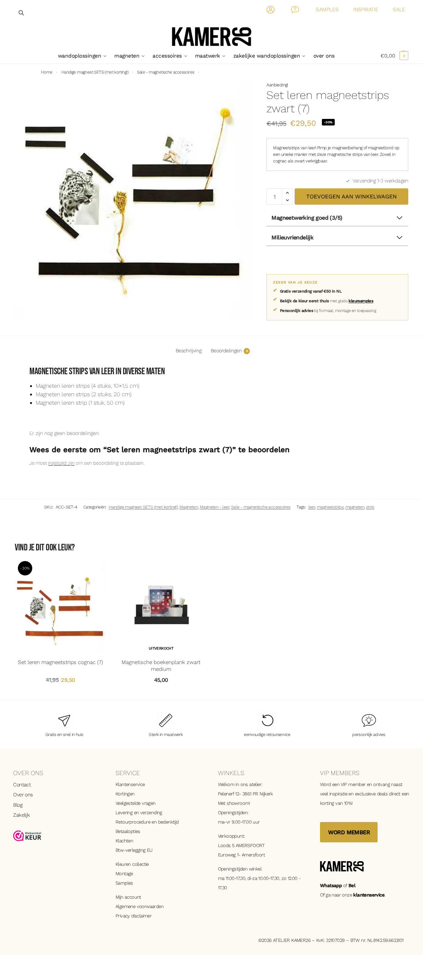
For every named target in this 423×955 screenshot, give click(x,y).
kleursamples (360, 301)
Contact (295, 11)
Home (47, 71)
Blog (17, 805)
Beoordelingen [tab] (229, 351)
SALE (399, 9)
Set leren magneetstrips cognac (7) (60, 662)
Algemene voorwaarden (139, 906)
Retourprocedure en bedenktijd (147, 822)
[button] (394, 56)
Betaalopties (128, 831)
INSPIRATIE (365, 9)
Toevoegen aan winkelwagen (351, 196)
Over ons (23, 795)
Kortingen (125, 794)
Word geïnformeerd (161, 694)
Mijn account (128, 897)
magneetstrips (330, 506)
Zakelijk (21, 815)
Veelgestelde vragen (136, 803)
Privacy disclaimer (134, 916)
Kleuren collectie (132, 864)
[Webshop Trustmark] (58, 835)
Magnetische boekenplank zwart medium (160, 665)
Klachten (124, 841)
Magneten (188, 506)
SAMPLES (327, 9)
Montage (124, 873)
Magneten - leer (214, 506)
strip (370, 506)
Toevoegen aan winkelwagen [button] (60, 694)
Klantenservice (130, 784)
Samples (124, 883)
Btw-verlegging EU (134, 850)
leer (311, 506)
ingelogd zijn (61, 463)
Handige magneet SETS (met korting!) (94, 71)
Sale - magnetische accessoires (165, 71)
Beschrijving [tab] (189, 351)
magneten (354, 506)
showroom (238, 803)
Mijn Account (271, 11)
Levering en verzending (139, 812)
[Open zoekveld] (21, 13)
